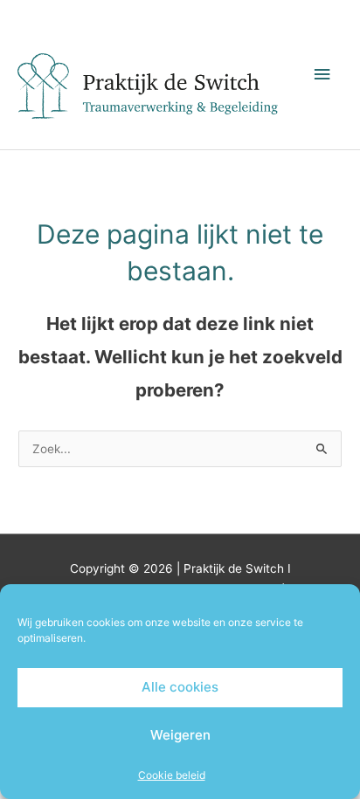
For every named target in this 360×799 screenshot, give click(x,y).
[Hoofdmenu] (322, 74)
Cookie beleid (171, 775)
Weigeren (180, 735)
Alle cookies (180, 686)
